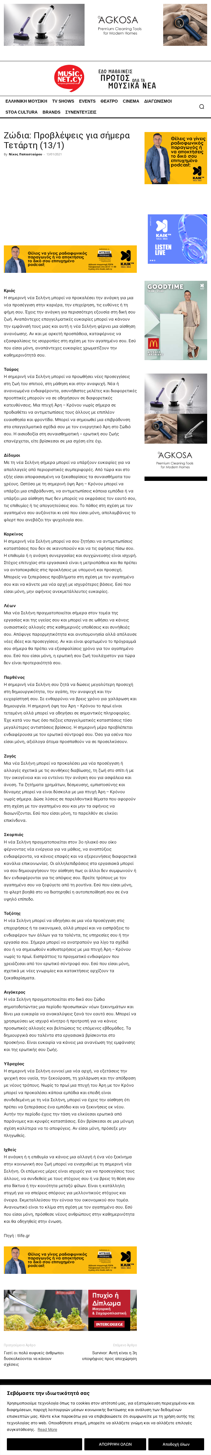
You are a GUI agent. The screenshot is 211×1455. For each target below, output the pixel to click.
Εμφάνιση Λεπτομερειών (44, 1444)
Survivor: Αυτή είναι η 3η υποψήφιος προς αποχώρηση (109, 1355)
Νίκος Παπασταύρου (25, 154)
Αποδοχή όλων (176, 1444)
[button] (201, 106)
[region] (105, 1420)
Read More (47, 1429)
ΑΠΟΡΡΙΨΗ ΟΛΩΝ (115, 1444)
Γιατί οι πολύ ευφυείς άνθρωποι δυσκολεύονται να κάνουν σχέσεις (34, 1358)
